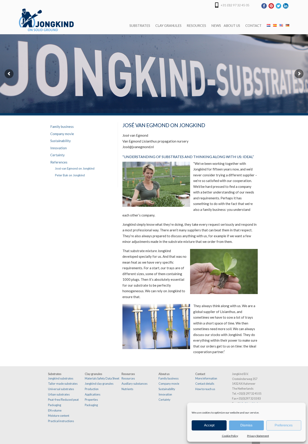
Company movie (62, 134)
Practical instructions (61, 421)
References (58, 162)
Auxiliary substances (134, 383)
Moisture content (58, 415)
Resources (128, 378)
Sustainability (60, 141)
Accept (209, 425)
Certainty (57, 155)
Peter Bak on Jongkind (70, 175)
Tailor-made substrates (63, 383)
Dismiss (246, 425)
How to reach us (205, 389)
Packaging (54, 405)
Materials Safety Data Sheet (102, 378)
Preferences (284, 425)
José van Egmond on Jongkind (74, 168)
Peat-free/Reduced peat (63, 399)
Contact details (204, 383)
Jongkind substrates (60, 378)
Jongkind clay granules (99, 383)
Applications (92, 394)
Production (92, 389)
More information (206, 378)
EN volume (55, 410)
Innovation (58, 148)
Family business (62, 126)
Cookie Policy (230, 435)
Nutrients (127, 389)
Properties (91, 399)
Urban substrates (59, 394)
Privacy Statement (258, 435)
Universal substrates (61, 389)
